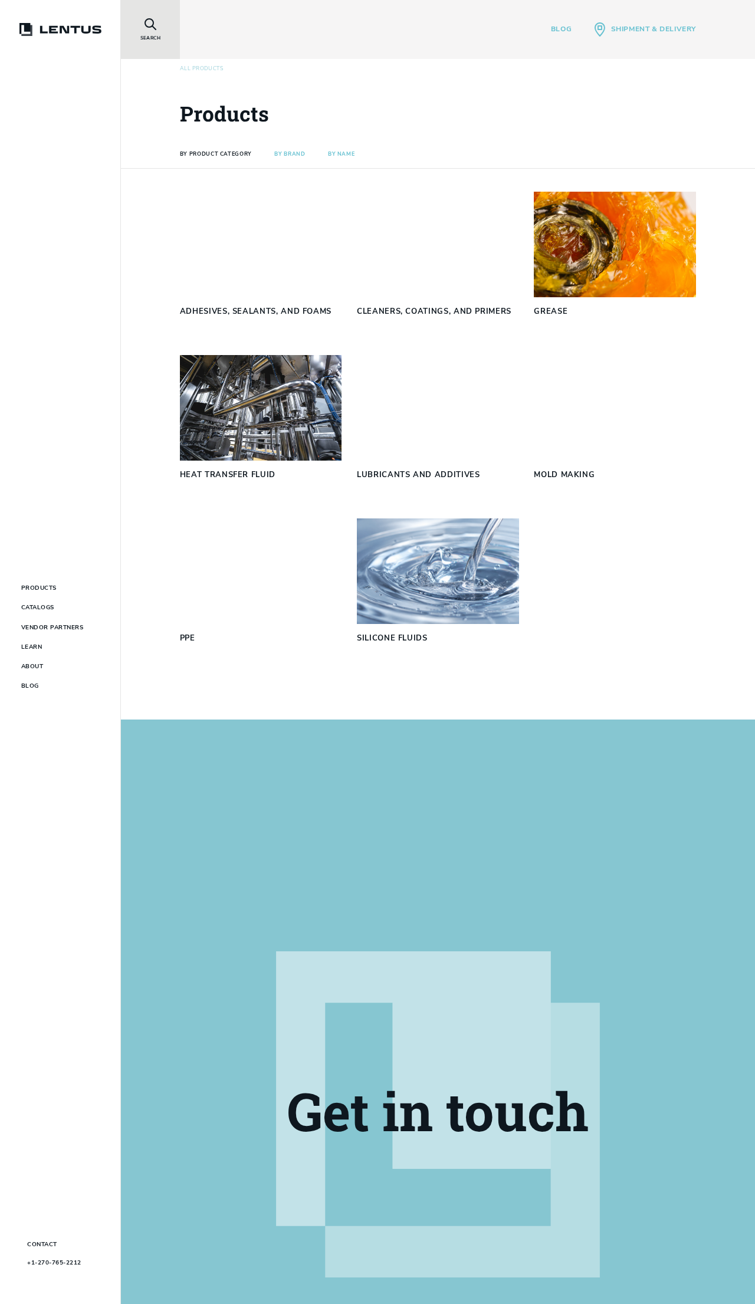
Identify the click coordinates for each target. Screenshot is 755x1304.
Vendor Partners (52, 627)
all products (201, 68)
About (32, 666)
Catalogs (37, 607)
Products (39, 588)
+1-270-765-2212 (54, 1263)
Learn (31, 647)
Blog (561, 29)
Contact (42, 1244)
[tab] (216, 154)
